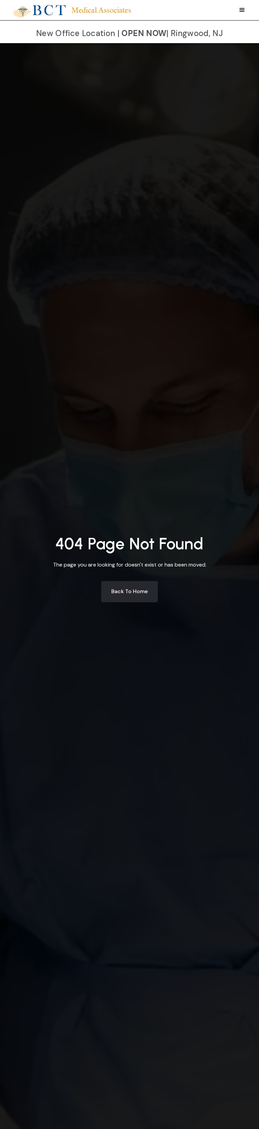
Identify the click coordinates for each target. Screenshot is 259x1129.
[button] (242, 10)
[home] (73, 9)
